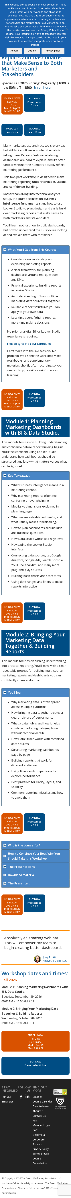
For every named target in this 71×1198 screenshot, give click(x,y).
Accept (14, 50)
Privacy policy (53, 50)
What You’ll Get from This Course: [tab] (32, 250)
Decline (32, 50)
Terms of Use (41, 1158)
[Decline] (66, 28)
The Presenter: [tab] (19, 883)
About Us (38, 1115)
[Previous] (57, 934)
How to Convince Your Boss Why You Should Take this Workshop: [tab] (34, 856)
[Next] (66, 934)
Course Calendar (42, 1106)
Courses (37, 1101)
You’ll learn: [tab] (16, 692)
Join (35, 1125)
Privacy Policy (41, 1153)
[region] (35, 318)
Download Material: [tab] (21, 875)
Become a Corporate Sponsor (39, 1144)
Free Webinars (41, 1111)
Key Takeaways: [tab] (19, 476)
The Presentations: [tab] (22, 867)
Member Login (41, 1130)
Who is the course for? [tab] (24, 845)
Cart (35, 1134)
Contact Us (39, 1120)
